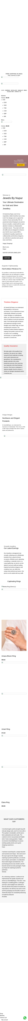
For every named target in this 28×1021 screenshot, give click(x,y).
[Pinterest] (11, 952)
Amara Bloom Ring (9, 656)
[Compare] (12, 653)
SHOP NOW (21, 164)
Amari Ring (6, 729)
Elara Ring (5, 802)
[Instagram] (3, 952)
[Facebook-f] (7, 952)
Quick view (8, 653)
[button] (3, 653)
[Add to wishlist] (16, 653)
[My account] (1, 93)
